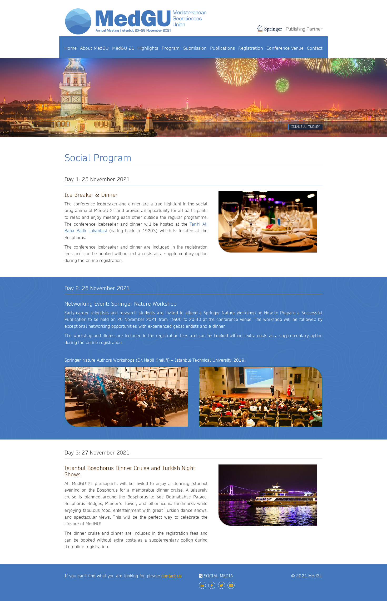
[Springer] (289, 31)
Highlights (147, 48)
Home (70, 48)
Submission (195, 48)
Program (171, 48)
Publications (222, 48)
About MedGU (94, 48)
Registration (250, 48)
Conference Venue (285, 48)
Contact (314, 48)
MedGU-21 (123, 48)
